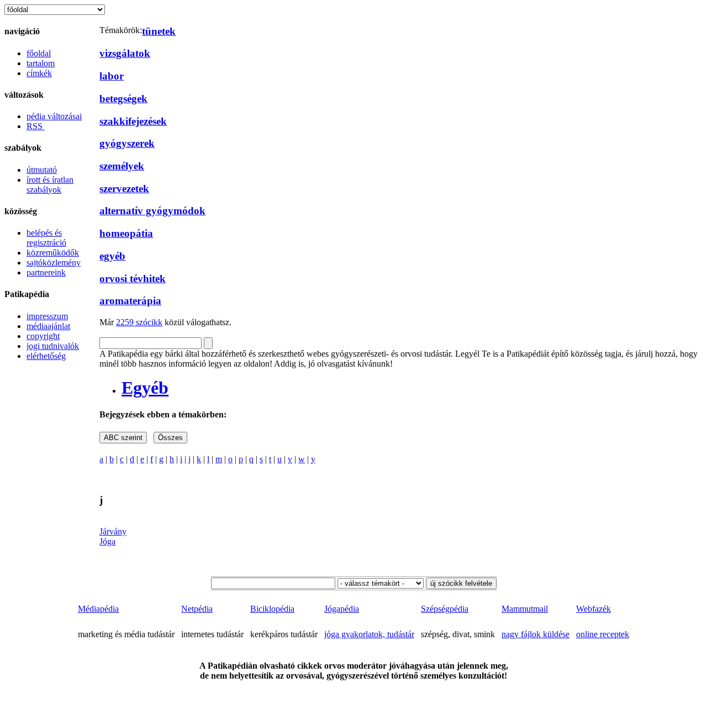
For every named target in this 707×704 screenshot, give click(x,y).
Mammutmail (525, 608)
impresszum (47, 316)
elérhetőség (46, 356)
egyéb (112, 256)
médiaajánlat (48, 326)
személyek (121, 166)
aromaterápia (130, 300)
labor (111, 76)
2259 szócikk (139, 322)
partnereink (46, 272)
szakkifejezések (133, 121)
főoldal (39, 53)
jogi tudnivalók (53, 346)
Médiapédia (98, 608)
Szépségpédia (444, 608)
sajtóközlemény (54, 262)
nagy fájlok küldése (535, 634)
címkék (39, 73)
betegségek (123, 98)
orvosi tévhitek (132, 278)
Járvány (112, 531)
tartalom (41, 63)
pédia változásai (54, 116)
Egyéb (145, 388)
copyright (43, 336)
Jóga (107, 541)
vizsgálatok (124, 53)
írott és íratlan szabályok (50, 184)
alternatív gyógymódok (152, 210)
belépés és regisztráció (46, 237)
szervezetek (124, 188)
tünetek (159, 31)
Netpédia (197, 608)
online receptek (602, 634)
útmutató (42, 169)
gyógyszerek (127, 143)
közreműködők (53, 252)
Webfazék (593, 608)
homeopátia (126, 233)
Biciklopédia (272, 608)
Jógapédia (341, 608)
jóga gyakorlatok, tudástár (369, 634)
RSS (36, 126)
